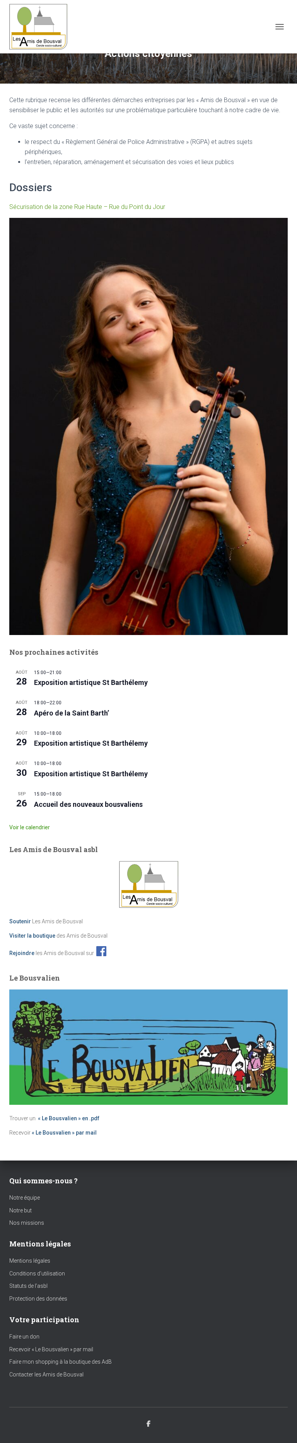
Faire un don (24, 1336)
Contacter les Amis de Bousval (46, 1374)
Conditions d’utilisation (37, 1273)
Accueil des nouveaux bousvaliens (88, 804)
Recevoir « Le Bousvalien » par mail (51, 1349)
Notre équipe (24, 1198)
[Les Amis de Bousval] (41, 27)
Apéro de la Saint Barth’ (71, 713)
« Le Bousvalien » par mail (64, 1133)
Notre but (20, 1210)
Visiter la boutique (32, 936)
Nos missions (26, 1223)
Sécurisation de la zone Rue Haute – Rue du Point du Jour (87, 207)
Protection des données (38, 1299)
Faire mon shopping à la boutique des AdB (60, 1362)
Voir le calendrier (29, 827)
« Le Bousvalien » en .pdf (68, 1118)
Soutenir (20, 921)
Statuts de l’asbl (28, 1286)
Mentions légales (29, 1261)
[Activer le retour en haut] (282, 1427)
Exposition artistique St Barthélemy (91, 682)
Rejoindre (21, 953)
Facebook (148, 1424)
